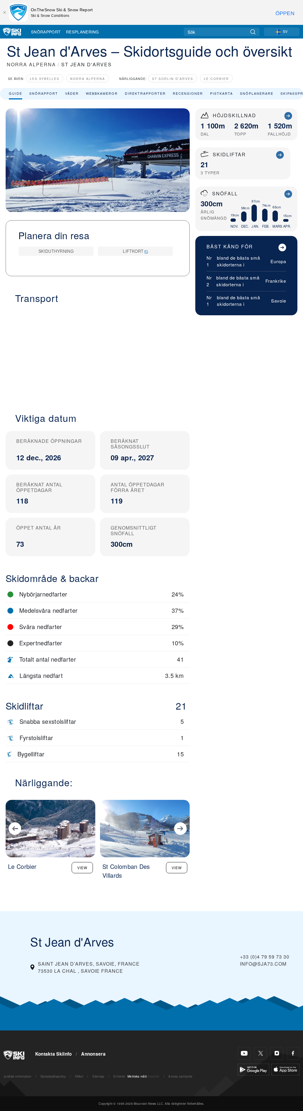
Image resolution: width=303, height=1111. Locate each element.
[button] (97, 354)
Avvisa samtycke (180, 1076)
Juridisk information (17, 1076)
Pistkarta (221, 93)
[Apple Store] (285, 1069)
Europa (278, 261)
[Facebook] (293, 1053)
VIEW (82, 867)
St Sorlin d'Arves (172, 78)
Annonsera (93, 1054)
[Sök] (253, 32)
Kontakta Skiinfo (53, 1054)
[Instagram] (276, 1053)
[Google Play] (253, 1069)
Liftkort (133, 251)
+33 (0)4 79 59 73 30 (264, 956)
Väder (72, 93)
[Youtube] (244, 1053)
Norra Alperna (87, 78)
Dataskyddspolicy (53, 1076)
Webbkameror (102, 93)
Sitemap (98, 1076)
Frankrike (275, 281)
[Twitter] (260, 1053)
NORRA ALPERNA (31, 64)
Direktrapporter (145, 93)
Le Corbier (216, 78)
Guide (15, 93)
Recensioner (188, 93)
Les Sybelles (44, 78)
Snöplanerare (256, 93)
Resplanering (82, 32)
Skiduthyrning (56, 251)
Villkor (79, 1076)
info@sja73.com (263, 963)
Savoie (278, 301)
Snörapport (45, 32)
